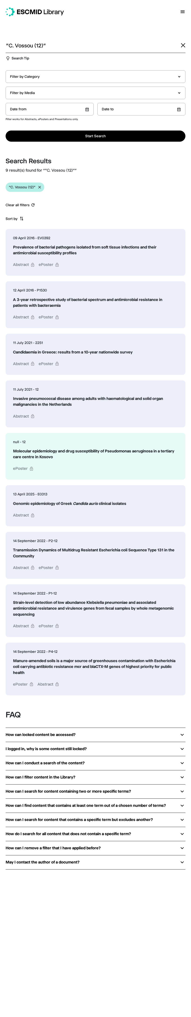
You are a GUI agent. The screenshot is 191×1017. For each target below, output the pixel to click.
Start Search (95, 136)
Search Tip (20, 58)
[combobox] (95, 76)
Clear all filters (18, 205)
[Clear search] (183, 45)
